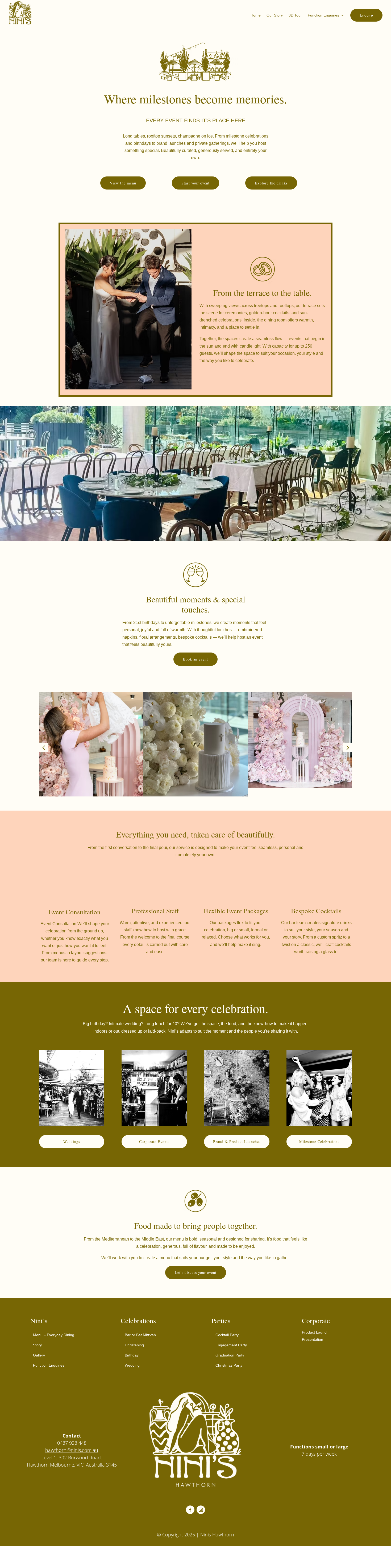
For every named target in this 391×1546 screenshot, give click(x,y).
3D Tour (295, 15)
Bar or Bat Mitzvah (140, 1335)
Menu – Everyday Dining (53, 1335)
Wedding (132, 1365)
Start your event (195, 183)
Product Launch (315, 1332)
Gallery (39, 1355)
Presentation (312, 1339)
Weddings (71, 1141)
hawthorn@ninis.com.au (71, 1450)
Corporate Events (154, 1141)
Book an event (195, 659)
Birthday (132, 1355)
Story (37, 1345)
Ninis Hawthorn (217, 1534)
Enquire (366, 15)
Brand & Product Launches (236, 1141)
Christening (134, 1345)
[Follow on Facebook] (190, 1509)
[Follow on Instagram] (201, 1509)
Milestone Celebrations (319, 1141)
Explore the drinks (271, 183)
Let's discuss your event (196, 1272)
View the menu (123, 183)
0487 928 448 (71, 1443)
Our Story (275, 15)
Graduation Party (229, 1355)
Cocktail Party (227, 1335)
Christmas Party (228, 1365)
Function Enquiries (323, 15)
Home (256, 15)
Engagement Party (231, 1345)
